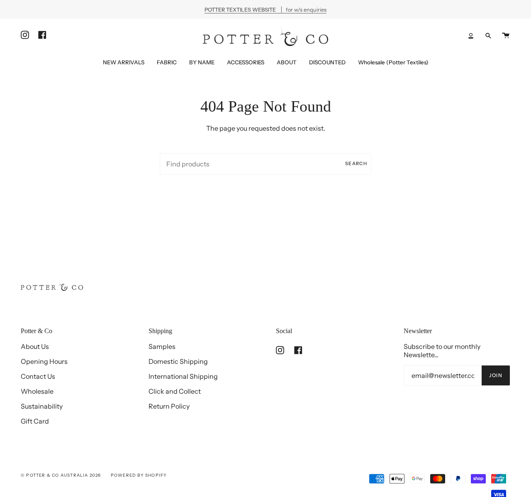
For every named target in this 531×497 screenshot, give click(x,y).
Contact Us (38, 376)
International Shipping (183, 376)
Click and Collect (175, 391)
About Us (35, 346)
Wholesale (37, 391)
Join (495, 375)
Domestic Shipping (178, 361)
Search (356, 163)
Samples (162, 346)
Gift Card (35, 421)
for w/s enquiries (265, 9)
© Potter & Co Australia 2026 (61, 475)
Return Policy (169, 406)
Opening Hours (44, 361)
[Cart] (505, 35)
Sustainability (42, 406)
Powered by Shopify (139, 475)
